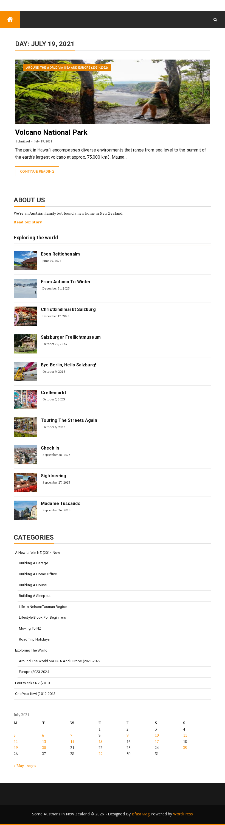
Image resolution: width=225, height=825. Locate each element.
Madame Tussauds (60, 503)
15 (100, 741)
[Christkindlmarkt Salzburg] (25, 316)
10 (157, 735)
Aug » (31, 765)
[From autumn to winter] (25, 288)
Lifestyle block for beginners (42, 617)
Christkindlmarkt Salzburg (68, 309)
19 (16, 747)
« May (19, 765)
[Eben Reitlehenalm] (25, 260)
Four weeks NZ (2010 (32, 683)
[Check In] (25, 454)
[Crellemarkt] (25, 399)
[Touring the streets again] (25, 427)
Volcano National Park (51, 132)
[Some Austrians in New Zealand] (10, 19)
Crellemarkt (53, 392)
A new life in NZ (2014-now (37, 553)
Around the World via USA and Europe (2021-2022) (67, 67)
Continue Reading (37, 171)
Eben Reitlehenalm (60, 254)
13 (44, 741)
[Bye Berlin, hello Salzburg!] (25, 371)
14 (72, 741)
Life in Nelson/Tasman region (43, 607)
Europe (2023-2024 (34, 672)
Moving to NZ (30, 628)
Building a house (33, 585)
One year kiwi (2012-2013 (35, 694)
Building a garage (33, 563)
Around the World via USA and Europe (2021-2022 (60, 661)
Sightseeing (53, 475)
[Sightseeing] (25, 482)
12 (16, 741)
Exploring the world (36, 237)
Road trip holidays (34, 639)
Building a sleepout (35, 596)
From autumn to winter (66, 281)
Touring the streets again (69, 420)
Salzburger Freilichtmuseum (71, 337)
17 (157, 741)
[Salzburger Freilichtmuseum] (25, 343)
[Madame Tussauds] (25, 510)
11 (185, 735)
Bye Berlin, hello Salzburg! (68, 364)
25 (185, 747)
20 (44, 747)
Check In (50, 448)
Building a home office (38, 574)
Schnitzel (23, 141)
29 (100, 753)
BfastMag (141, 813)
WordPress (183, 813)
